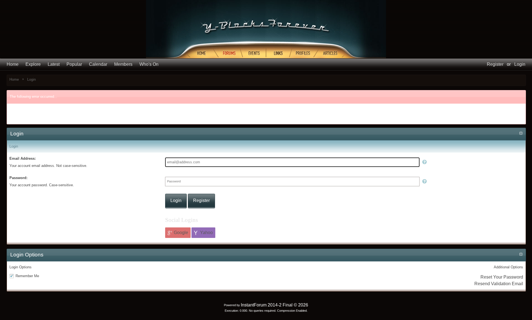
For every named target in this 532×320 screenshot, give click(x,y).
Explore (33, 64)
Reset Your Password (501, 277)
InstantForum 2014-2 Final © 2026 (274, 305)
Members (123, 64)
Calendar (98, 64)
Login (519, 64)
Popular (74, 64)
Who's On (148, 64)
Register (495, 64)
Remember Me (27, 276)
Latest (54, 64)
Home (13, 64)
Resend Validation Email (498, 283)
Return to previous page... (35, 117)
